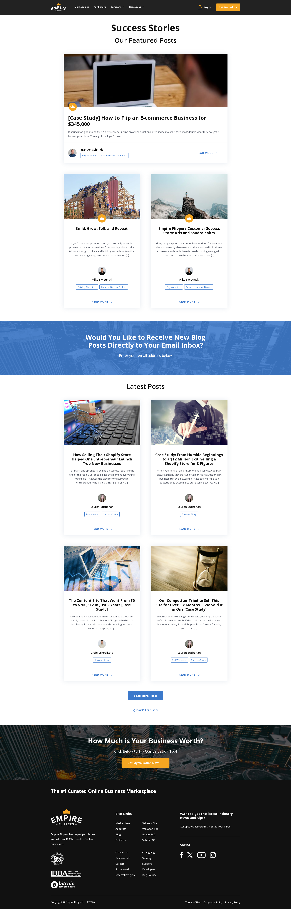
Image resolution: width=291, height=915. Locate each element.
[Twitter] (190, 855)
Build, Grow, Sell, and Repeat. (102, 228)
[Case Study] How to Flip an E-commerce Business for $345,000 (137, 120)
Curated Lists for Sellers (113, 286)
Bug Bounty (149, 875)
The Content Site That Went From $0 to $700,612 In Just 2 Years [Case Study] (102, 605)
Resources (135, 6)
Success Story (110, 514)
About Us (120, 829)
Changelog (148, 852)
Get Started (226, 7)
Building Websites (87, 286)
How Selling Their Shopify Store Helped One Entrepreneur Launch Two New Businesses (102, 459)
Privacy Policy (232, 902)
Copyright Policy (213, 902)
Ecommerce (92, 514)
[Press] (57, 863)
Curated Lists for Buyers (114, 155)
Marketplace (81, 6)
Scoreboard (122, 869)
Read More (205, 153)
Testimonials (122, 858)
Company (116, 6)
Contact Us (121, 852)
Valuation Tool (150, 829)
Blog (118, 834)
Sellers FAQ (148, 840)
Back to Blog (146, 710)
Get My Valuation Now (143, 763)
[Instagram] (213, 855)
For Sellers (100, 6)
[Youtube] (201, 855)
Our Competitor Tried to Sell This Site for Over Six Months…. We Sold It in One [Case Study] (189, 605)
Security (146, 858)
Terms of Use (193, 902)
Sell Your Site (149, 823)
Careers (119, 863)
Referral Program (125, 875)
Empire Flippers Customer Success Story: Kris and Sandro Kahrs (189, 230)
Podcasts (120, 840)
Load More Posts (145, 696)
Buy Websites (89, 155)
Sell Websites (179, 659)
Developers (148, 869)
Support (147, 863)
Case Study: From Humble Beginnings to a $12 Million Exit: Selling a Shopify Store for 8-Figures (189, 459)
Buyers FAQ (149, 834)
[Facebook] (181, 855)
